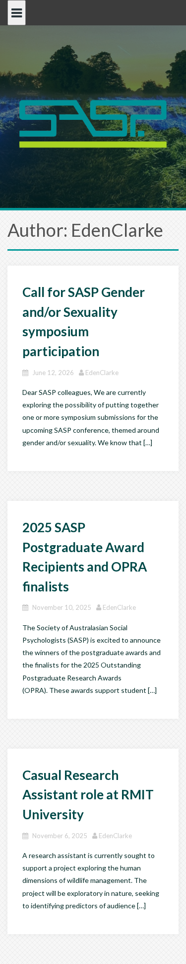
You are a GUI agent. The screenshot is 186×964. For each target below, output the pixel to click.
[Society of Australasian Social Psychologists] (93, 122)
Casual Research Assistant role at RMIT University (88, 794)
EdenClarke (102, 373)
